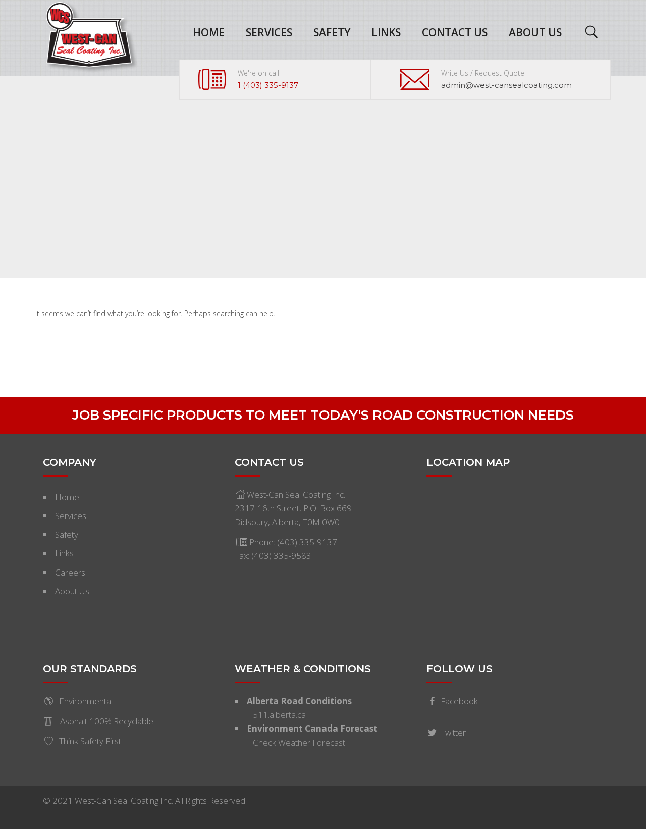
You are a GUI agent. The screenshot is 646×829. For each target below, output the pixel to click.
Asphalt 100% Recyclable (105, 721)
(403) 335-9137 (307, 542)
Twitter (453, 732)
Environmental (86, 701)
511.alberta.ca (279, 714)
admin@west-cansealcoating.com (506, 85)
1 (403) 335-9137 (268, 85)
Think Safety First (90, 741)
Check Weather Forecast (299, 742)
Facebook (459, 701)
